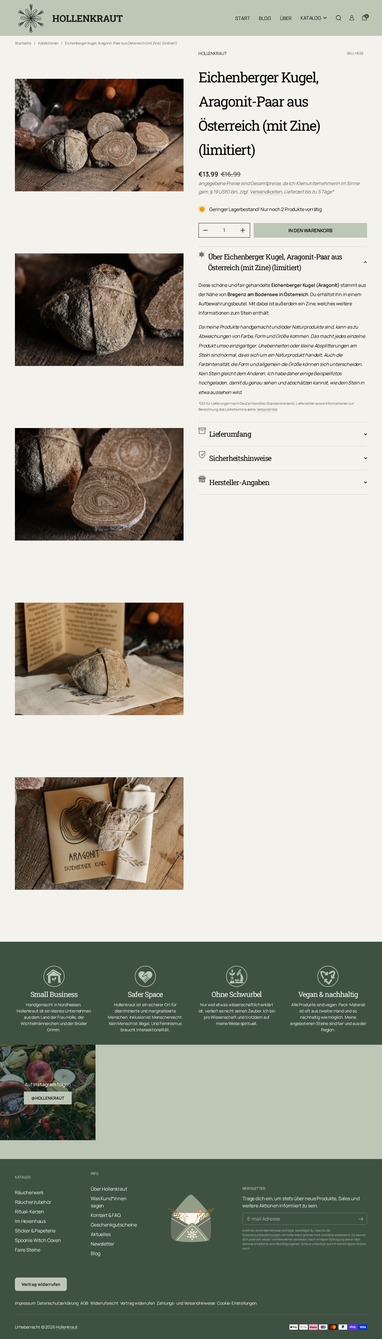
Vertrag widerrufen (40, 1284)
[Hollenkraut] (69, 18)
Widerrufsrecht (104, 1303)
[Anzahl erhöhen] (245, 230)
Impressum (25, 1303)
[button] (338, 18)
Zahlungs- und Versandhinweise (186, 1303)
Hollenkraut (212, 53)
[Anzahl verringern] (203, 230)
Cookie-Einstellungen (236, 1303)
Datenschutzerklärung (57, 1303)
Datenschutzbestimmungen (261, 1235)
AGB (84, 1303)
